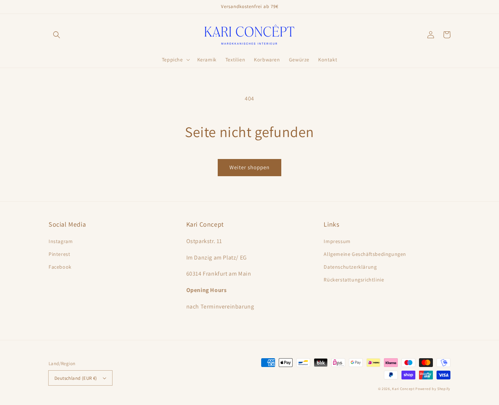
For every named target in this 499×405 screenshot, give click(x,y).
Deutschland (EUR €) (75, 378)
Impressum (337, 241)
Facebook (60, 267)
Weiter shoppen (249, 167)
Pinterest (59, 254)
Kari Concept (403, 388)
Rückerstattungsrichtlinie (354, 279)
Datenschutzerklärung (350, 267)
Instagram (61, 241)
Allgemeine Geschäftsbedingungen (365, 254)
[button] (57, 35)
